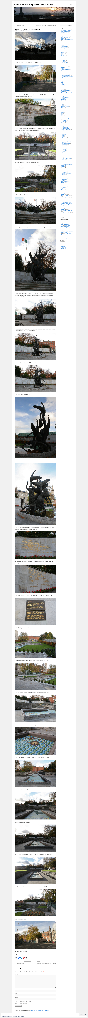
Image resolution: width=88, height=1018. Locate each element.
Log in (62, 245)
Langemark (63, 81)
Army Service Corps (64, 32)
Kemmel (62, 79)
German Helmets (64, 176)
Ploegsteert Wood (64, 96)
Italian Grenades (64, 178)
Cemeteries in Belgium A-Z (29, 20)
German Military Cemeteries (65, 69)
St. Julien (62, 116)
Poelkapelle (63, 98)
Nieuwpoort (63, 91)
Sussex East (64, 159)
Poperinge (62, 100)
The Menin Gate (64, 186)
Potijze (62, 104)
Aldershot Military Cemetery (67, 139)
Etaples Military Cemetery (20, 25)
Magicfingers (28, 30)
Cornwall (63, 131)
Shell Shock (63, 109)
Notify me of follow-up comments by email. (23, 1001)
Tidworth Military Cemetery (67, 164)
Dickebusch (63, 48)
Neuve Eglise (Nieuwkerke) (65, 90)
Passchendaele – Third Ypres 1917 (66, 92)
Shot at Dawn (63, 111)
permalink (38, 961)
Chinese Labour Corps (64, 44)
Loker (62, 83)
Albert (63, 123)
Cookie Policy (22, 1016)
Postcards (62, 103)
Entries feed (63, 246)
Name (16, 989)
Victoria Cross (63, 165)
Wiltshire (63, 163)
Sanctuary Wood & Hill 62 (65, 108)
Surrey (63, 153)
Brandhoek (62, 41)
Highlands (64, 149)
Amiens (63, 124)
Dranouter (62, 51)
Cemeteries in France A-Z (40, 20)
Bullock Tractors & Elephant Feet (66, 216)
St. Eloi (62, 114)
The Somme (63, 122)
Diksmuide (62, 49)
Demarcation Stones (64, 46)
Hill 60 (62, 71)
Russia (63, 180)
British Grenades (64, 171)
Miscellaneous (63, 88)
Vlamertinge (63, 166)
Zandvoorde (63, 187)
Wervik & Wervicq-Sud (64, 181)
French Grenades (64, 172)
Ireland (62, 73)
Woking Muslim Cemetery (67, 158)
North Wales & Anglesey (66, 143)
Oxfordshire (64, 145)
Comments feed (63, 247)
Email (16, 993)
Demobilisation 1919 (64, 47)
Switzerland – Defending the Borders (66, 118)
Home (16, 20)
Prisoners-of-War (63, 105)
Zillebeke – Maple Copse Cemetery (66, 213)
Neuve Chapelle (64, 62)
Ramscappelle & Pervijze (65, 106)
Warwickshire (64, 161)
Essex (63, 136)
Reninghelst (63, 107)
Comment (17, 974)
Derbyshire (64, 133)
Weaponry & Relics (64, 168)
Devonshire (64, 134)
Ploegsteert (62, 94)
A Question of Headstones (65, 197)
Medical (62, 84)
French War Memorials (64, 66)
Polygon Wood (63, 99)
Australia (62, 34)
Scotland (63, 146)
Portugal (62, 101)
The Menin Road (63, 121)
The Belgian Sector (64, 120)
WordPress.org (63, 248)
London (63, 142)
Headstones (63, 70)
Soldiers (62, 112)
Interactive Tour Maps (51, 20)
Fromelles (63, 60)
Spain (62, 113)
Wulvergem (63, 183)
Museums (62, 89)
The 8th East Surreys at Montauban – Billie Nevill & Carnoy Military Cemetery (67, 231)
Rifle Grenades (64, 179)
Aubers (63, 59)
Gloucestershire (64, 137)
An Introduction (64, 130)
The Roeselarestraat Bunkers (65, 199)
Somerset (63, 151)
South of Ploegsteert (65, 97)
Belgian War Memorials (64, 37)
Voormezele (63, 167)
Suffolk (63, 152)
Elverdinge (62, 53)
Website (16, 997)
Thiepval (63, 126)
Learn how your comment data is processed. (40, 1010)
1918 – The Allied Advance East (66, 29)
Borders (64, 148)
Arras (62, 33)
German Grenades (65, 175)
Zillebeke (62, 188)
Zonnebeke (62, 189)
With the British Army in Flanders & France (33, 4)
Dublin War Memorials (27, 961)
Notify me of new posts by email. (21, 1003)
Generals (62, 68)
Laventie (63, 61)
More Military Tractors (64, 212)
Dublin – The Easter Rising (66, 75)
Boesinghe (62, 38)
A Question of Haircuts (64, 195)
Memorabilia (63, 85)
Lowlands (64, 150)
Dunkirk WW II (63, 52)
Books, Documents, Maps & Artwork (67, 39)
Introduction (21, 20)
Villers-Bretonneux (65, 127)
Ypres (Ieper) (63, 184)
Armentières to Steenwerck (66, 57)
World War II (63, 182)
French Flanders (63, 55)
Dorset (63, 135)
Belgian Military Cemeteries (65, 36)
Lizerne (62, 82)
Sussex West (64, 160)
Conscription (63, 45)
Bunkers (62, 42)
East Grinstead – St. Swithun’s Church (67, 210)
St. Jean (62, 115)
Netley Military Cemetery (67, 141)
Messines (62, 86)
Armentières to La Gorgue (66, 56)
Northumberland (64, 144)
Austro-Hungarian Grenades (66, 169)
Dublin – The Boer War (65, 74)
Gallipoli (62, 67)
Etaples (62, 54)
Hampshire (63, 138)
